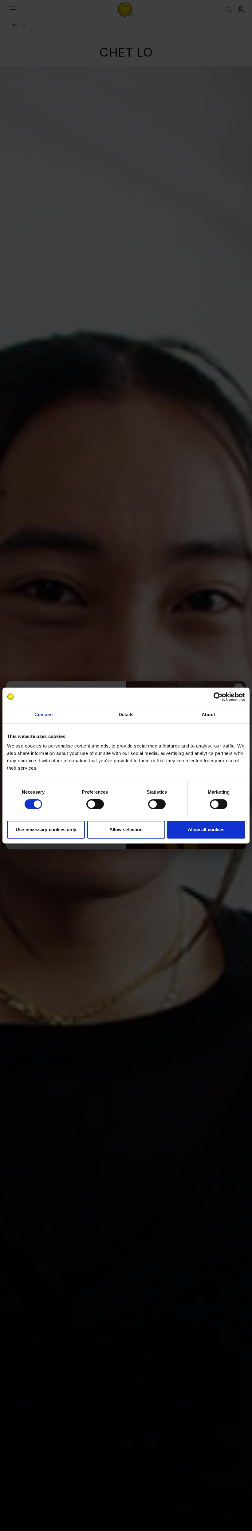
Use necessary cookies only (46, 829)
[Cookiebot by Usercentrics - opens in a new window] (218, 696)
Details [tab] (126, 714)
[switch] (95, 804)
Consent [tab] (43, 714)
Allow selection (126, 829)
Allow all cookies (206, 829)
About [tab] (208, 714)
